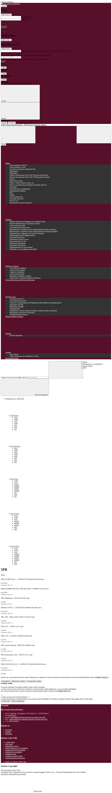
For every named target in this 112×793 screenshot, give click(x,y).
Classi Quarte (14, 514)
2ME (16, 456)
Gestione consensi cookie (14, 756)
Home (85, 362)
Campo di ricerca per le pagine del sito (14, 377)
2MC (16, 452)
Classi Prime (14, 415)
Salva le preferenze (18, 701)
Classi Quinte (87, 366)
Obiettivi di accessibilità (13, 752)
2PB (15, 460)
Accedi (4, 6)
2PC (15, 462)
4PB (15, 529)
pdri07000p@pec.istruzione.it (28, 719)
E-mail (24, 51)
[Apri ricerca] (94, 134)
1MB (16, 419)
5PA (15, 562)
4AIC (16, 519)
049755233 (12, 715)
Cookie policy (10, 742)
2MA (16, 448)
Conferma (12, 123)
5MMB (16, 556)
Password (25, 19)
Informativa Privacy (12, 746)
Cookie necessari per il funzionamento (14, 697)
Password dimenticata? (9, 23)
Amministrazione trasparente (15, 758)
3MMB (16, 487)
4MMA (16, 521)
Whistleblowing (10, 754)
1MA (16, 417)
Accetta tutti (34, 681)
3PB (15, 495)
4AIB (16, 517)
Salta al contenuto (7, 2)
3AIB (16, 481)
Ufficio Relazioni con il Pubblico (16, 748)
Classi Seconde (15, 446)
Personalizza (6, 681)
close (3, 144)
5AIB (16, 550)
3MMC (16, 489)
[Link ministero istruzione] (10, 4)
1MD (16, 423)
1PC (15, 429)
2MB (16, 450)
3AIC (16, 483)
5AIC (16, 552)
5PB (15, 564)
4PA (15, 527)
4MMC (16, 525)
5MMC (16, 558)
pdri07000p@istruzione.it (27, 717)
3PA (15, 493)
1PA (15, 425)
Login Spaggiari (57, 55)
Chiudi (4, 67)
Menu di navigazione (41, 395)
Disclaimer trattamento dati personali (13, 774)
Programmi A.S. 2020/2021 (92, 364)
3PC (15, 497)
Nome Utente (26, 17)
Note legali (9, 744)
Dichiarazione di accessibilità (15, 750)
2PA (15, 458)
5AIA (16, 548)
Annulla (4, 123)
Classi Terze (14, 479)
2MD (16, 454)
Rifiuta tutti (18, 681)
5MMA (16, 554)
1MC (16, 421)
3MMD (16, 491)
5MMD (16, 560)
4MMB (16, 523)
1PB (15, 427)
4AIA (16, 515)
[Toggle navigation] (18, 134)
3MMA (16, 485)
